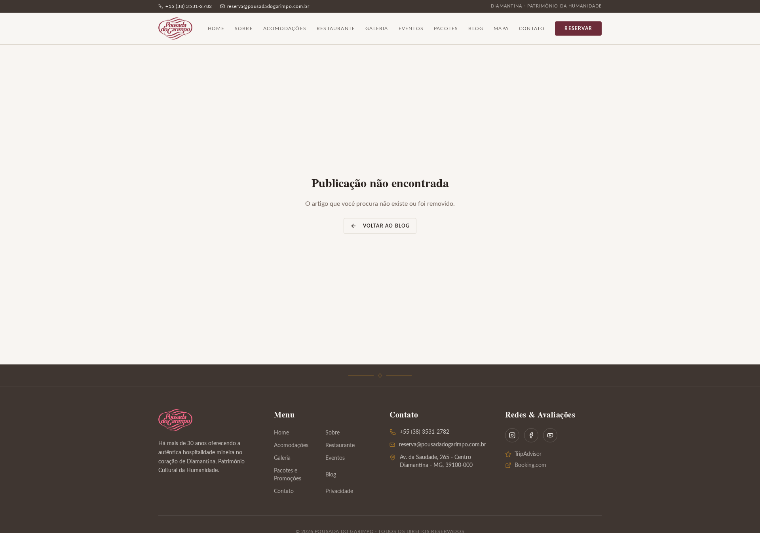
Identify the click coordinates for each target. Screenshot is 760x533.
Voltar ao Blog (386, 226)
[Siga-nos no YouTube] (550, 435)
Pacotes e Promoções (287, 475)
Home (216, 28)
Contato (532, 28)
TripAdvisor (528, 454)
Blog (475, 28)
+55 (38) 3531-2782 (424, 432)
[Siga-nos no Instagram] (512, 435)
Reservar (578, 28)
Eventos (411, 28)
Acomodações (284, 28)
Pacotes (446, 28)
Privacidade (339, 491)
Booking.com (530, 465)
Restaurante (336, 28)
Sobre (244, 28)
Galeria (376, 28)
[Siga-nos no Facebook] (531, 435)
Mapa (501, 28)
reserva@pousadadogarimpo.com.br (442, 445)
